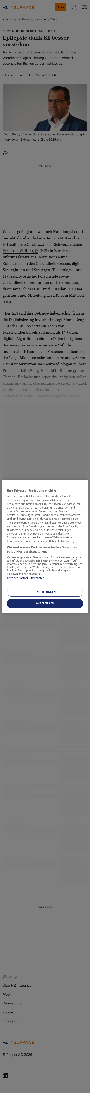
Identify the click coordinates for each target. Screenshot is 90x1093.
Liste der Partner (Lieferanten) (26, 578)
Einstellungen (45, 592)
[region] (45, 547)
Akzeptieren (45, 603)
